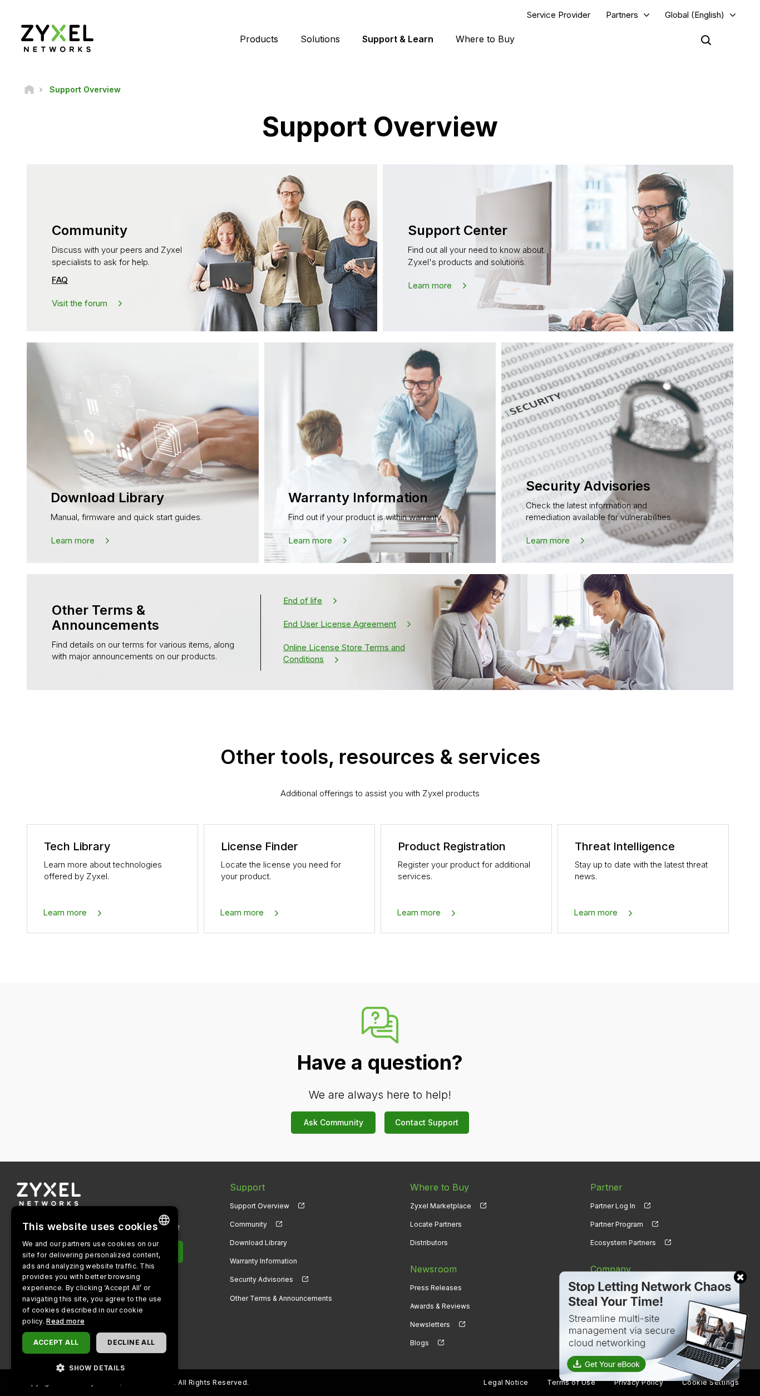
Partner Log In (612, 1206)
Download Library (258, 1242)
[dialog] (94, 1295)
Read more (65, 1321)
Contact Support (426, 1122)
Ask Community (333, 1122)
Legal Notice (506, 1382)
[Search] (706, 40)
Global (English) (694, 14)
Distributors (429, 1242)
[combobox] (164, 1220)
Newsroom (433, 1269)
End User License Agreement (339, 624)
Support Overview (259, 1206)
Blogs (419, 1343)
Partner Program (616, 1224)
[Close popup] (740, 1277)
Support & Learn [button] (397, 39)
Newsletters (430, 1324)
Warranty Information (263, 1261)
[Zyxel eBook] (651, 1325)
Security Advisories (261, 1279)
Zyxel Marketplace (440, 1206)
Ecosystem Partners (623, 1242)
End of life (302, 600)
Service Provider (558, 14)
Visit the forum (79, 303)
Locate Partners (436, 1224)
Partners (622, 14)
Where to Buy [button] (485, 39)
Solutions (320, 39)
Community (248, 1224)
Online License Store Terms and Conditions (344, 652)
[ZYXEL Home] (57, 38)
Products (259, 39)
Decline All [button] (131, 1342)
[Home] (29, 89)
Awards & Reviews (440, 1306)
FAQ (60, 280)
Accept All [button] (55, 1342)
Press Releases (436, 1288)
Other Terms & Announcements (281, 1298)
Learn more (430, 285)
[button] (94, 1367)
